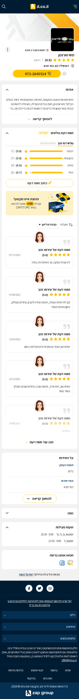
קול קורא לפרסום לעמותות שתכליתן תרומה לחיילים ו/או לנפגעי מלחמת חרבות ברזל (40, 603)
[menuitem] (39, 615)
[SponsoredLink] (64, 73)
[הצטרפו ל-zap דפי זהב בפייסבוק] (29, 588)
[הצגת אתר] (70, 563)
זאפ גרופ (47, 678)
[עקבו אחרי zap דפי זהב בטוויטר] (39, 588)
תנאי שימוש (37, 670)
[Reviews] (63, 60)
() (48, 60)
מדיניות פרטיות (15, 670)
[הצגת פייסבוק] (62, 563)
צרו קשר (31, 678)
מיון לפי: (64, 224)
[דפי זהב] (39, 7)
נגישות (54, 670)
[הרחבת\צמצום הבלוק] (7, 89)
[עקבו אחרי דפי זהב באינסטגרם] (50, 588)
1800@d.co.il (69, 660)
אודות (68, 670)
